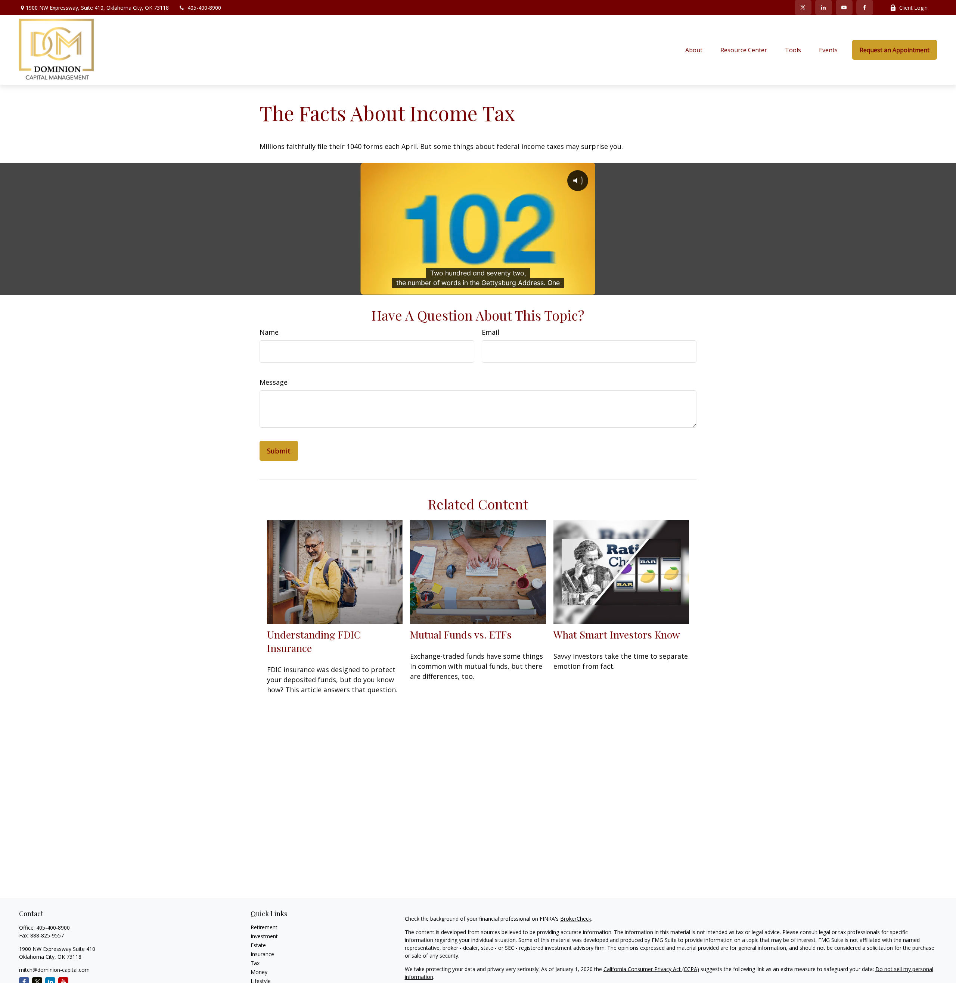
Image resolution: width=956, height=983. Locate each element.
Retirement (264, 927)
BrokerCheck (575, 918)
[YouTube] (844, 7)
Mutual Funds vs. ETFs (461, 634)
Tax (255, 963)
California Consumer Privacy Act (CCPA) (651, 969)
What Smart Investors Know (616, 634)
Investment (264, 936)
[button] (694, 50)
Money (259, 972)
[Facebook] (864, 7)
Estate (258, 945)
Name (269, 332)
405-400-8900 (204, 7)
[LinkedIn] (823, 7)
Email (490, 332)
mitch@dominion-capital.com (54, 969)
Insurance (262, 954)
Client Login (913, 7)
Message (274, 382)
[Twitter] (803, 7)
